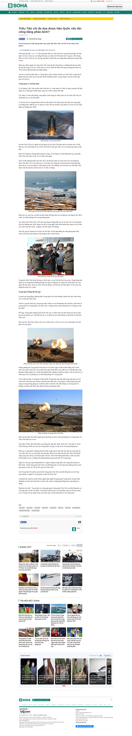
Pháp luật (91, 12)
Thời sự (32, 12)
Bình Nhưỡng (76, 507)
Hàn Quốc (41, 50)
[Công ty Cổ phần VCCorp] (42, 711)
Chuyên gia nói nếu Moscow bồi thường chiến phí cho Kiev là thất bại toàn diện (72, 566)
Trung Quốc (53, 507)
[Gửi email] (67, 39)
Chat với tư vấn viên (85, 726)
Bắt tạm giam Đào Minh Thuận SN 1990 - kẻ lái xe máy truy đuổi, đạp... (80, 677)
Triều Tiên (34, 53)
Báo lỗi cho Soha (77, 39)
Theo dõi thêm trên (94, 655)
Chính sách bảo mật (81, 722)
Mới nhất (14, 12)
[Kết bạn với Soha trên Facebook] (74, 529)
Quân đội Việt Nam (25, 18)
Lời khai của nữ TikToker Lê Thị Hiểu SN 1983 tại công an (46, 677)
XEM (79, 545)
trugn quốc (29, 507)
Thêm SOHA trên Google (35, 39)
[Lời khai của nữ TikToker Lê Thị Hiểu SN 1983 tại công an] (46, 671)
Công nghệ (110, 12)
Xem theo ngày (51, 545)
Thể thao (68, 12)
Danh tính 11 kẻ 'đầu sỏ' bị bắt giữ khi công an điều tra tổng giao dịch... (63, 677)
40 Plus (56, 12)
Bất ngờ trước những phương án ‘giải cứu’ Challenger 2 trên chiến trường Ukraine (72, 590)
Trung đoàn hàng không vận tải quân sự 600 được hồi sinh (50, 565)
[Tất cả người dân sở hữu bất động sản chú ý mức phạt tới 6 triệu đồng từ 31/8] (74, 608)
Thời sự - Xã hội (32, 704)
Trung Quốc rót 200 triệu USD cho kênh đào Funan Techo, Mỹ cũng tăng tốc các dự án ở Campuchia (25, 642)
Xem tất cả (107, 655)
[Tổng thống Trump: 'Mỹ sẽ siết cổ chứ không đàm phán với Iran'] (42, 608)
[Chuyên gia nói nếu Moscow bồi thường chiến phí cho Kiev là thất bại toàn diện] (72, 556)
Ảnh (105, 704)
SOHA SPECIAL (49, 1)
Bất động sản (48, 12)
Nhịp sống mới (76, 12)
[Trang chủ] (18, 6)
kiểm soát (67, 507)
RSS (109, 704)
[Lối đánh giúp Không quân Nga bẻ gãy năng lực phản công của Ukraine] (50, 580)
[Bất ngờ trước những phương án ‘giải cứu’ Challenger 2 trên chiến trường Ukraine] (72, 580)
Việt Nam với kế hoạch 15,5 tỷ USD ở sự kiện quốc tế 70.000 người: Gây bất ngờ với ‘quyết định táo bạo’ (28, 590)
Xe (104, 12)
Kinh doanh (39, 12)
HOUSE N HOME (24, 1)
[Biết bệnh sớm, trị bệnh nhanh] (114, 6)
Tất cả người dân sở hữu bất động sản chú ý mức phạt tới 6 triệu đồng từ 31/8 (74, 618)
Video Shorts (25, 655)
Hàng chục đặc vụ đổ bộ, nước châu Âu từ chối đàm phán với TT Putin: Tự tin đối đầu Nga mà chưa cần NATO (28, 567)
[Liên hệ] (79, 522)
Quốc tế (62, 12)
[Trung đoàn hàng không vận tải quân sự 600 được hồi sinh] (50, 556)
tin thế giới (26, 50)
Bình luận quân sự (65, 18)
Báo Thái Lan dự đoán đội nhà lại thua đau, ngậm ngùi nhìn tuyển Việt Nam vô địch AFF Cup (58, 642)
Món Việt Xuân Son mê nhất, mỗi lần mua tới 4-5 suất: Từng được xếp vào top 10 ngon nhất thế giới (74, 642)
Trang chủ (24, 704)
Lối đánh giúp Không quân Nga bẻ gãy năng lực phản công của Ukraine (50, 590)
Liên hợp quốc (35, 510)
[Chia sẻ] (22, 39)
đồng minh (45, 507)
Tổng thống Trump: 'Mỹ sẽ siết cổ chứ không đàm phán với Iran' (42, 617)
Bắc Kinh (60, 507)
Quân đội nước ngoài (39, 18)
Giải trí (84, 12)
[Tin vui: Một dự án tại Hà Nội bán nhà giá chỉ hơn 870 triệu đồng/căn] (42, 632)
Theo (50, 516)
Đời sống (117, 12)
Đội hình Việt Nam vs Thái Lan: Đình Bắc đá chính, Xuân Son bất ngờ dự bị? (26, 618)
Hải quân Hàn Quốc (24, 510)
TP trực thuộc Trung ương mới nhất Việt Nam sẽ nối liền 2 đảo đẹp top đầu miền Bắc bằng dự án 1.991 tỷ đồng (58, 620)
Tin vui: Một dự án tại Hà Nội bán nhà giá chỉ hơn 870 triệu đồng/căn (42, 641)
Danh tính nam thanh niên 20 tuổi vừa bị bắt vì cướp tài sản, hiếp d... (28, 677)
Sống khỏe (99, 12)
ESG (27, 12)
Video (100, 704)
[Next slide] (109, 672)
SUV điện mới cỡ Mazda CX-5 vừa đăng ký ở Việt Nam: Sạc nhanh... (97, 677)
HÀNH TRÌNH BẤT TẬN (37, 1)
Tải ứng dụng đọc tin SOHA (42, 700)
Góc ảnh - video (52, 18)
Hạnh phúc (21, 12)
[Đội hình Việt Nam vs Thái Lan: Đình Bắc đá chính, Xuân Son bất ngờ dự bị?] (26, 608)
